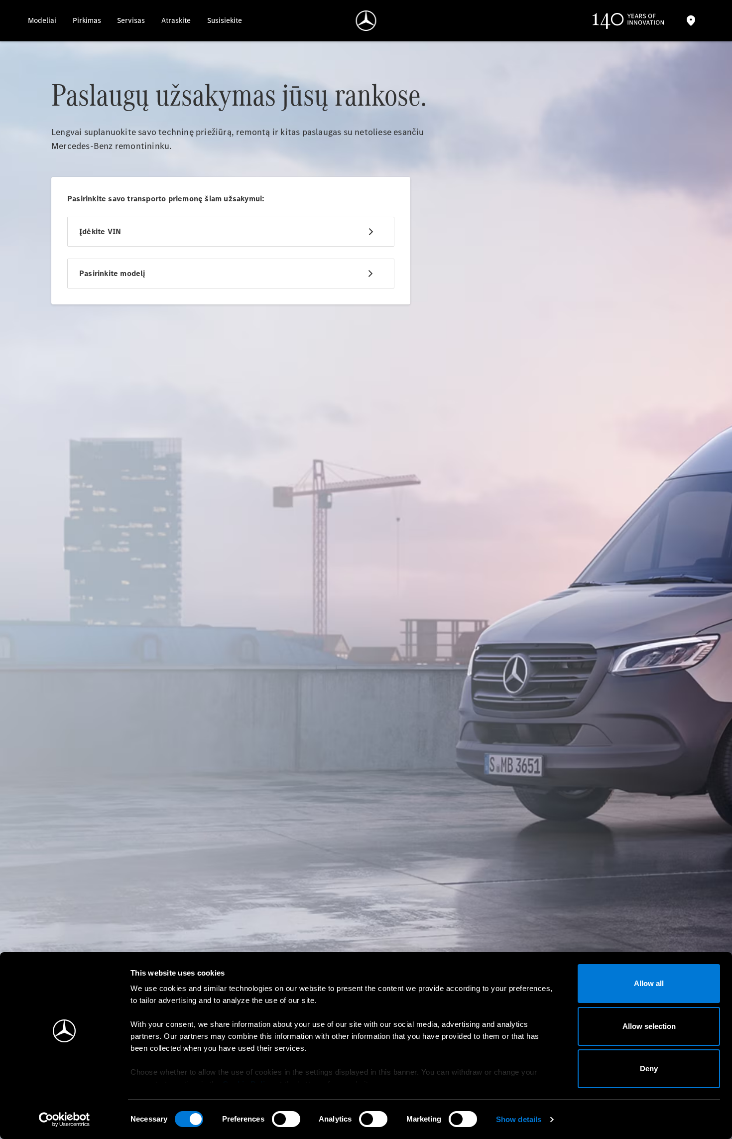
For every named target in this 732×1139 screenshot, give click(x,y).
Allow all (649, 983)
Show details (518, 1119)
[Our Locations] (690, 20)
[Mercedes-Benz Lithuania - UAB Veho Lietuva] (366, 20)
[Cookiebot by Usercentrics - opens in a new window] (64, 1119)
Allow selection (649, 1026)
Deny (649, 1068)
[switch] (286, 1119)
